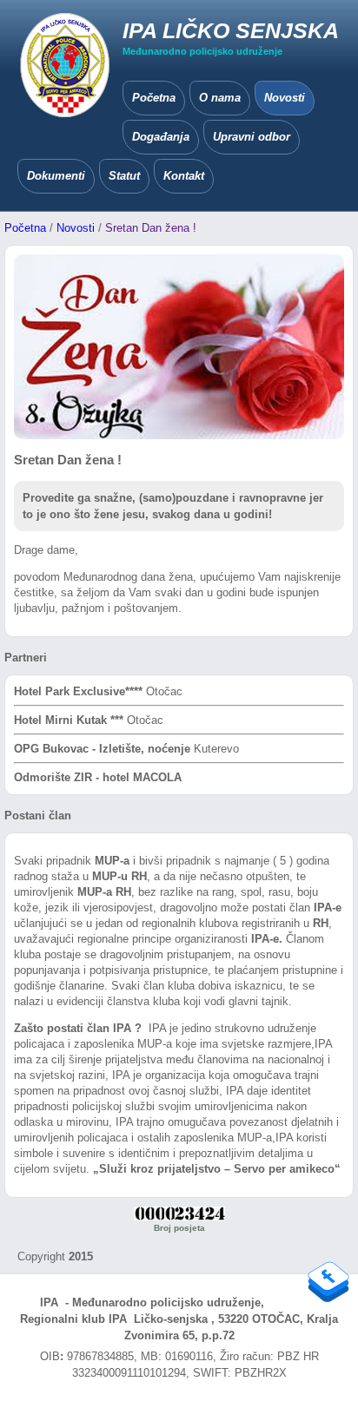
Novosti (75, 227)
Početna (25, 227)
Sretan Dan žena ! (150, 227)
